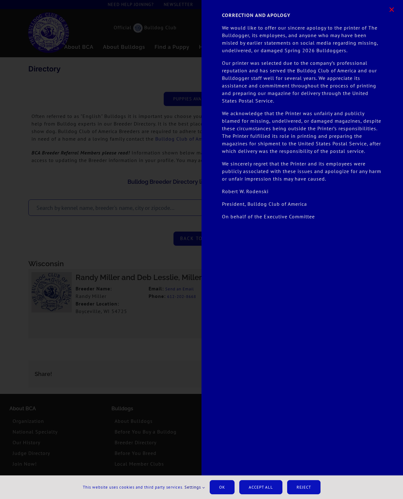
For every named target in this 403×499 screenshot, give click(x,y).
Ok (222, 487)
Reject (304, 487)
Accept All (261, 487)
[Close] (392, 9)
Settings (193, 487)
